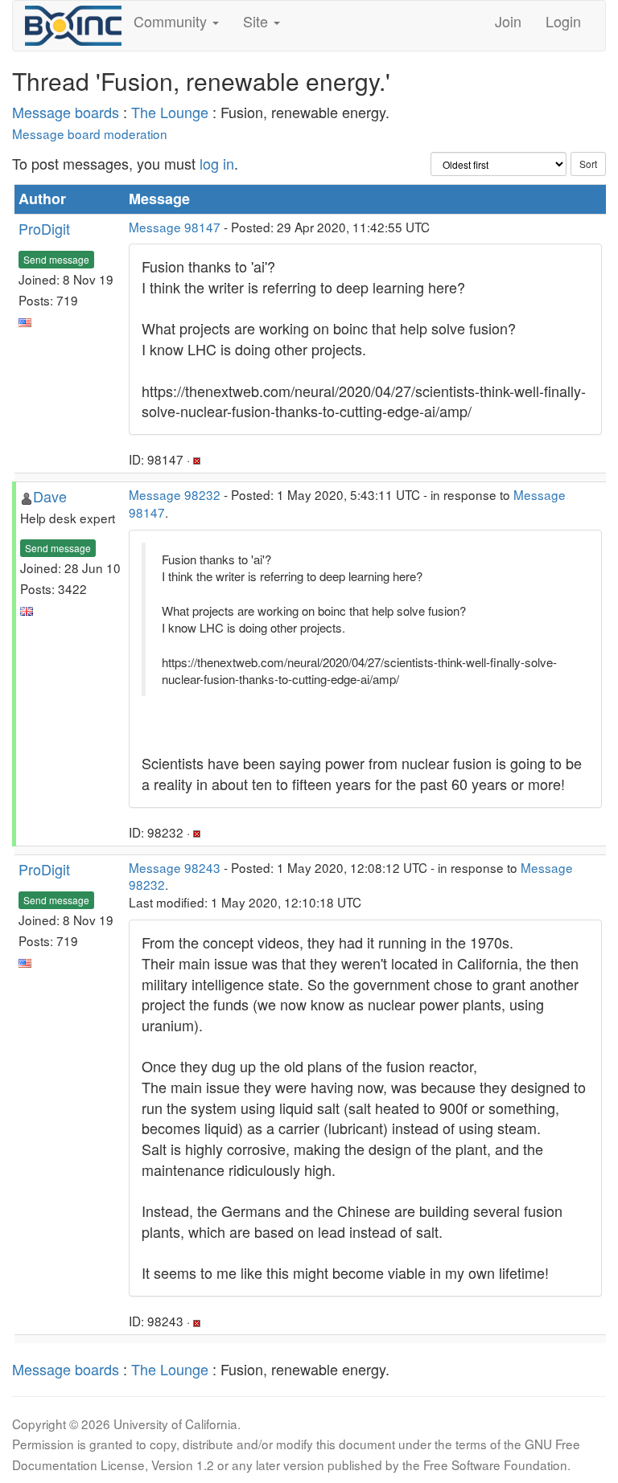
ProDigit (44, 228)
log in (217, 163)
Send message (56, 259)
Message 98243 (174, 867)
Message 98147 (174, 227)
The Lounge (169, 111)
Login (563, 20)
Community (172, 20)
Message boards (65, 111)
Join (508, 20)
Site (257, 20)
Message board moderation (89, 133)
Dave (50, 495)
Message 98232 (174, 494)
